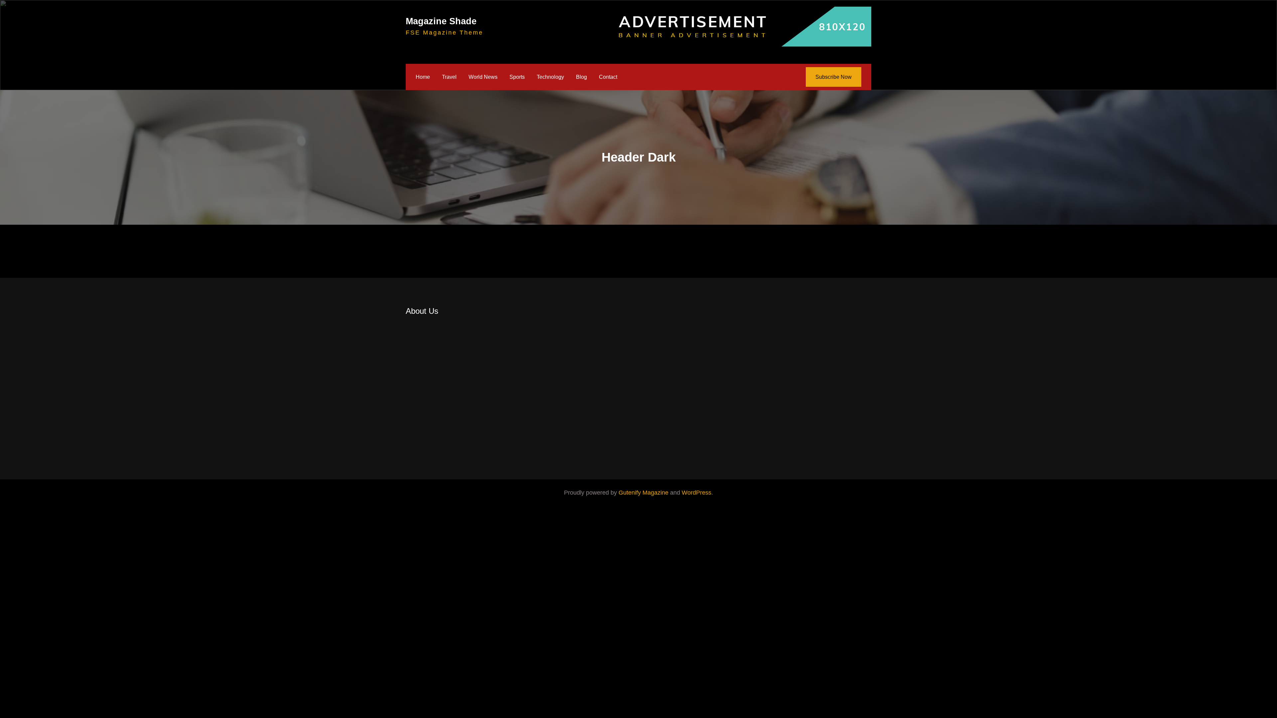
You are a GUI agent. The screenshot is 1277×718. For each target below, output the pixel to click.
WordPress (696, 492)
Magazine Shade (441, 21)
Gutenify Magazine (644, 492)
